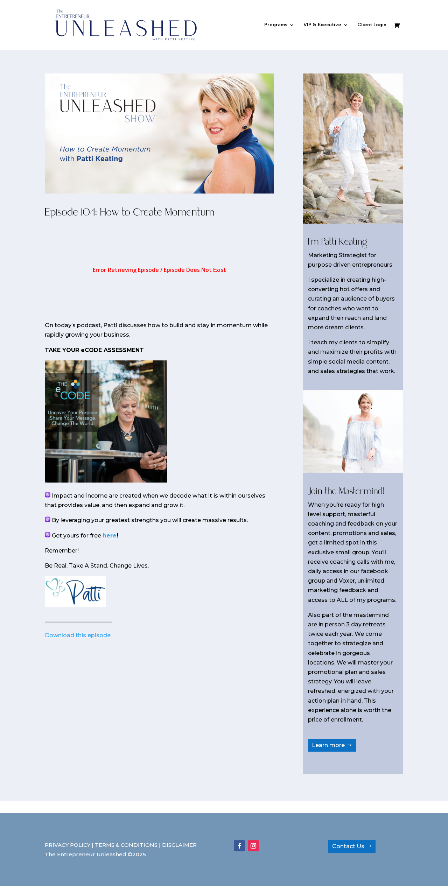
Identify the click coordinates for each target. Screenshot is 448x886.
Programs (275, 25)
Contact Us (348, 846)
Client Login (371, 25)
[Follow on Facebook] (239, 845)
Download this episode (78, 635)
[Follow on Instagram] (253, 845)
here (110, 535)
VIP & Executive (322, 25)
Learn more (328, 745)
